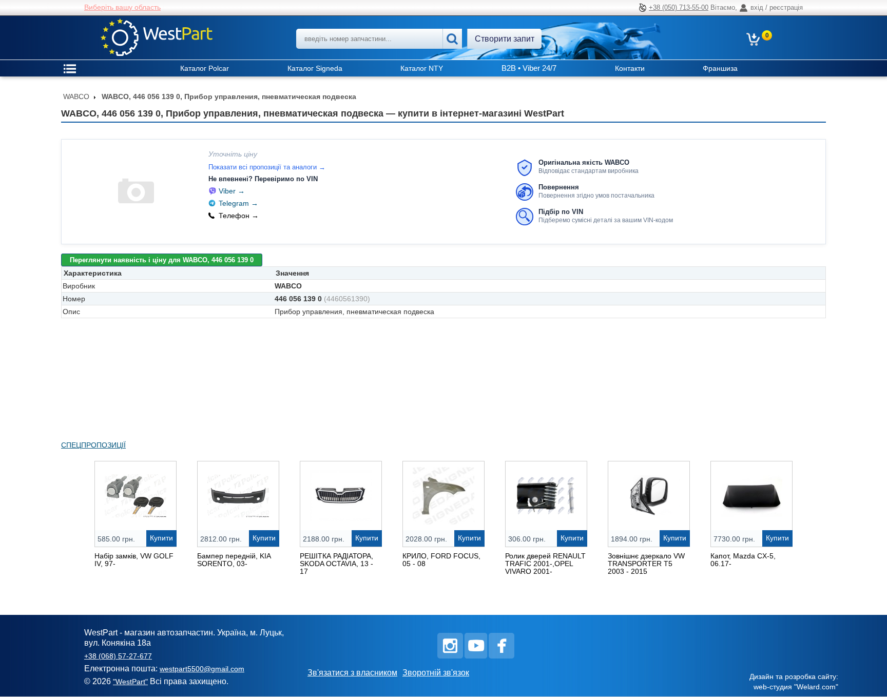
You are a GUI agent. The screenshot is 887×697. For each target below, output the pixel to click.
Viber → (232, 191)
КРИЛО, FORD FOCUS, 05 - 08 (441, 560)
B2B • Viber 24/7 (529, 68)
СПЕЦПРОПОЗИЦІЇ (93, 445)
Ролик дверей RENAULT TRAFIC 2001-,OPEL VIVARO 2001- (545, 563)
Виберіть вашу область (122, 7)
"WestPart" (130, 681)
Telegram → (238, 203)
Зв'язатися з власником (352, 672)
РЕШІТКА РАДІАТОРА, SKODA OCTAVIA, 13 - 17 (336, 563)
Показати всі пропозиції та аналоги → (266, 167)
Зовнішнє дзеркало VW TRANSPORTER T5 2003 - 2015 (646, 563)
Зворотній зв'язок (435, 672)
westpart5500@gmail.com (202, 669)
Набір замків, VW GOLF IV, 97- (133, 560)
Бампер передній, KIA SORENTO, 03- (234, 560)
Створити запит (504, 38)
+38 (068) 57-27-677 (118, 656)
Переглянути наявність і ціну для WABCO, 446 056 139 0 (162, 260)
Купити (161, 538)
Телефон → (239, 215)
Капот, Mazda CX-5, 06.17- (743, 560)
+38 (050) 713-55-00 (678, 7)
